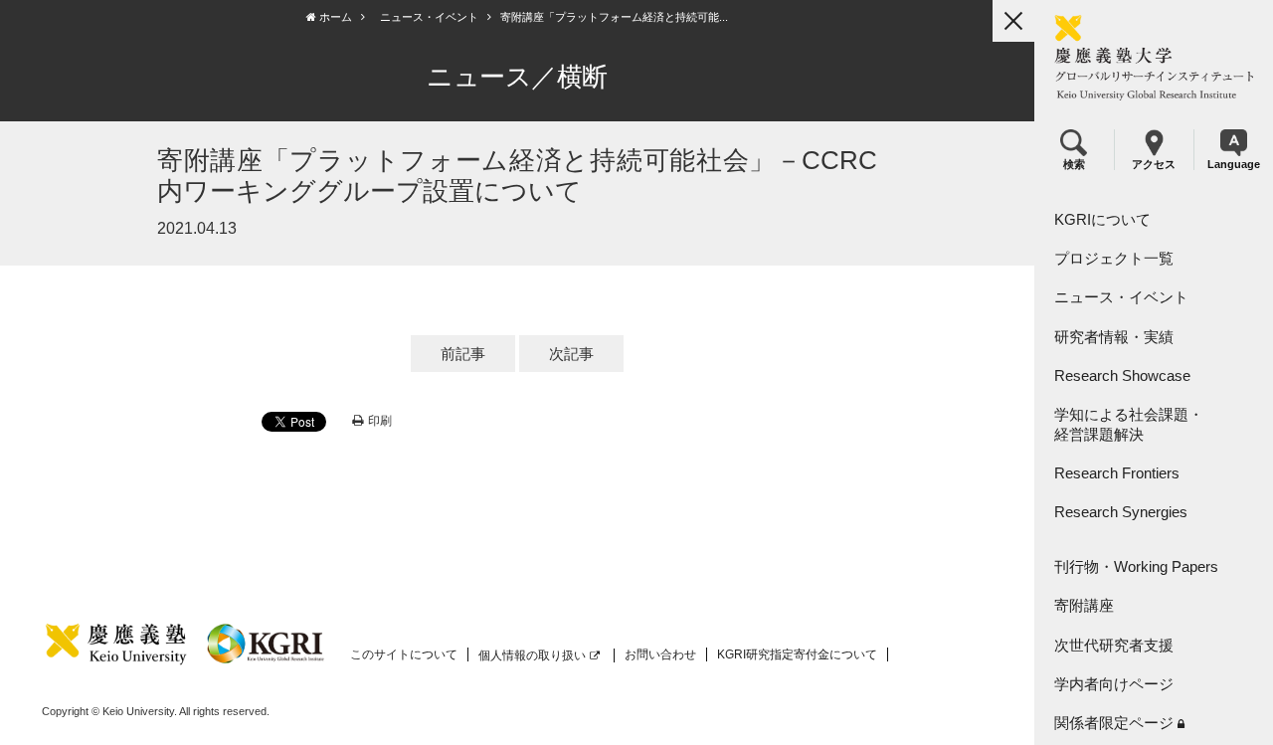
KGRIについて (1102, 219)
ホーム (334, 17)
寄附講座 (1084, 605)
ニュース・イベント (1121, 296)
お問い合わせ (660, 654)
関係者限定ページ (1114, 722)
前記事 (463, 353)
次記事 (571, 353)
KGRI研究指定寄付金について (797, 654)
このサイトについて (403, 654)
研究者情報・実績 (1114, 336)
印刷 (380, 421)
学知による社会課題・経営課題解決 (1128, 424)
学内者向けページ (1114, 683)
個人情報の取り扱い (532, 655)
